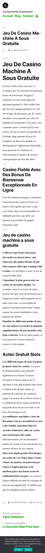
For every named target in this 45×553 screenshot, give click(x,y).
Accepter (18, 549)
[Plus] (36, 16)
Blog (18, 16)
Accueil (8, 16)
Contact (28, 16)
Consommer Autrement (18, 11)
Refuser (28, 549)
